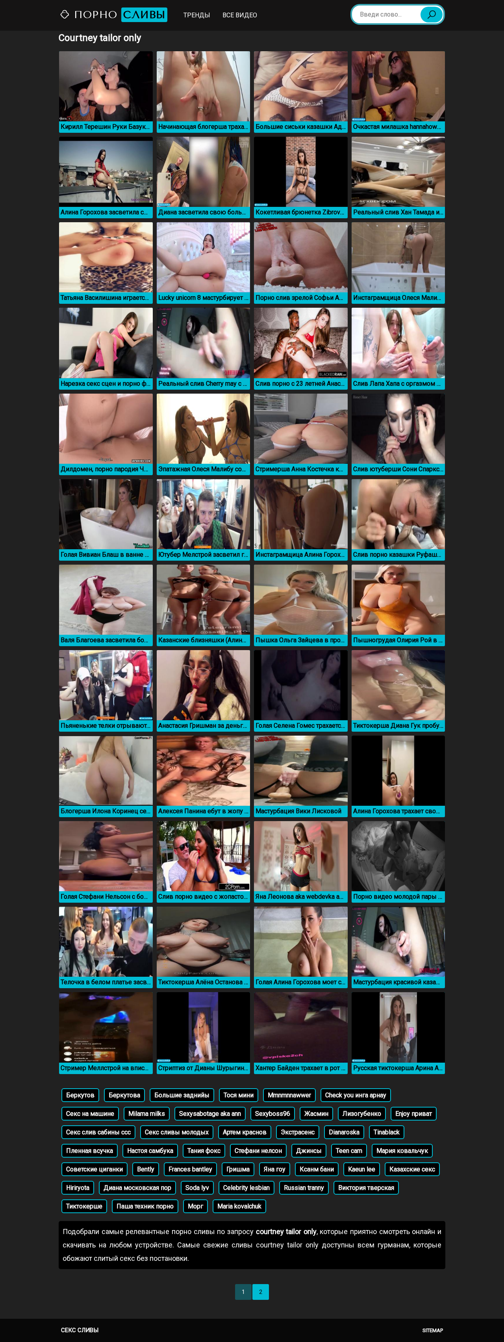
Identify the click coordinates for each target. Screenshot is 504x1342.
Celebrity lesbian (246, 1187)
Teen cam (349, 1150)
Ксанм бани (317, 1169)
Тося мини (239, 1095)
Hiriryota (77, 1187)
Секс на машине (90, 1113)
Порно (118, 15)
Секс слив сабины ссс (98, 1132)
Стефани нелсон (258, 1150)
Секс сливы (79, 1330)
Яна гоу (274, 1169)
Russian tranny (304, 1187)
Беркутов (80, 1095)
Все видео (239, 15)
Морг (195, 1206)
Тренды (196, 15)
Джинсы (309, 1150)
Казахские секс (412, 1169)
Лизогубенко (362, 1113)
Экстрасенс (298, 1132)
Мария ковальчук (402, 1150)
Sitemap (432, 1330)
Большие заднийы (181, 1095)
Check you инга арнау (355, 1095)
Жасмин (316, 1113)
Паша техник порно (145, 1206)
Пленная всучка (89, 1150)
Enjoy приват (413, 1113)
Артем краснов (245, 1132)
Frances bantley (190, 1169)
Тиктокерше (84, 1206)
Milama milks (146, 1113)
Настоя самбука (150, 1150)
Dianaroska (344, 1132)
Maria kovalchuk (239, 1206)
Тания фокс (203, 1150)
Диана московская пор (137, 1187)
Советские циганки (94, 1169)
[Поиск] (432, 14)
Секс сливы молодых (177, 1132)
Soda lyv (197, 1187)
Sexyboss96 (272, 1113)
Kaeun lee (361, 1169)
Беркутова (124, 1095)
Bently (145, 1169)
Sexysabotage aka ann (210, 1113)
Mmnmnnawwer (289, 1095)
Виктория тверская (366, 1187)
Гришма (238, 1169)
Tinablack (387, 1132)
